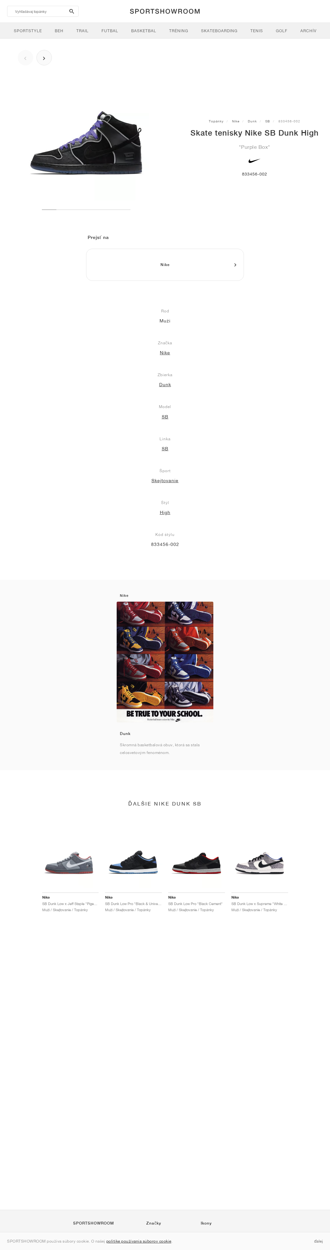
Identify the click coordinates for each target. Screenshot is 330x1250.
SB (267, 121)
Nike (235, 121)
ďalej (318, 1241)
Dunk (252, 121)
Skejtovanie (165, 480)
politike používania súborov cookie (138, 1241)
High (165, 512)
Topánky (216, 121)
